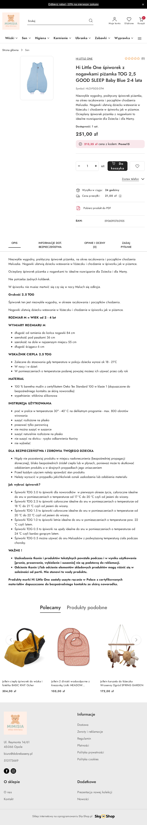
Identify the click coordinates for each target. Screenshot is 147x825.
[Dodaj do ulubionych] (137, 166)
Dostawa (82, 725)
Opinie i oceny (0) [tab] (94, 245)
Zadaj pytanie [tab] (126, 245)
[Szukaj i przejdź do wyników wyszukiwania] (90, 21)
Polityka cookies (88, 759)
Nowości (83, 799)
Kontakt (8, 799)
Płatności (83, 745)
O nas (8, 792)
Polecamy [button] (50, 607)
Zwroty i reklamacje (90, 731)
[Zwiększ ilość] (96, 166)
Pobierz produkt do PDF (97, 208)
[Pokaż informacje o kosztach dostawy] (120, 196)
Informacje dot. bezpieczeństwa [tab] (50, 245)
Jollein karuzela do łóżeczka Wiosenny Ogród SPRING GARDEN (121, 683)
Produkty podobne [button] (87, 607)
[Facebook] (6, 771)
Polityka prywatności (90, 752)
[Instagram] (13, 771)
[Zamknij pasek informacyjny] (143, 4)
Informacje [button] (86, 714)
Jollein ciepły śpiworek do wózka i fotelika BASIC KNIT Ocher (22, 683)
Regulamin (84, 738)
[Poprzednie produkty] (10, 639)
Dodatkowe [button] (86, 782)
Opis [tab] (14, 243)
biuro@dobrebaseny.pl (18, 753)
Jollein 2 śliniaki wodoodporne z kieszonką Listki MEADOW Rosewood (70, 683)
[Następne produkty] (136, 639)
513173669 (11, 760)
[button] (139, 38)
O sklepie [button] (12, 782)
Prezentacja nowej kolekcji (94, 792)
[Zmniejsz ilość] (79, 166)
